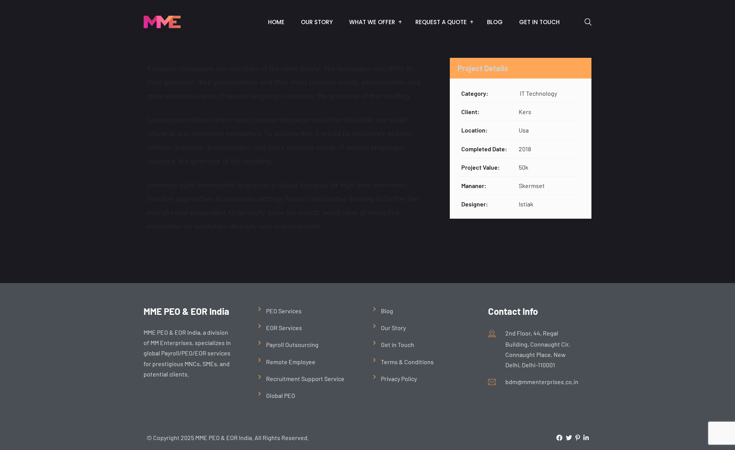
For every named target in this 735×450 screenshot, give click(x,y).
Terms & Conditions (407, 361)
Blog (495, 22)
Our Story (317, 22)
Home (276, 22)
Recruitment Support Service (305, 378)
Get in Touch (539, 22)
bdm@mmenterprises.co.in (541, 381)
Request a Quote (441, 22)
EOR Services (284, 327)
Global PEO (280, 395)
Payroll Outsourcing (292, 344)
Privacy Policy (399, 378)
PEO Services (284, 310)
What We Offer (372, 22)
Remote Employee (290, 361)
